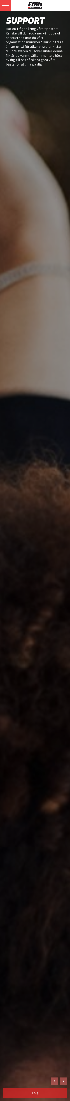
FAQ (35, 1093)
